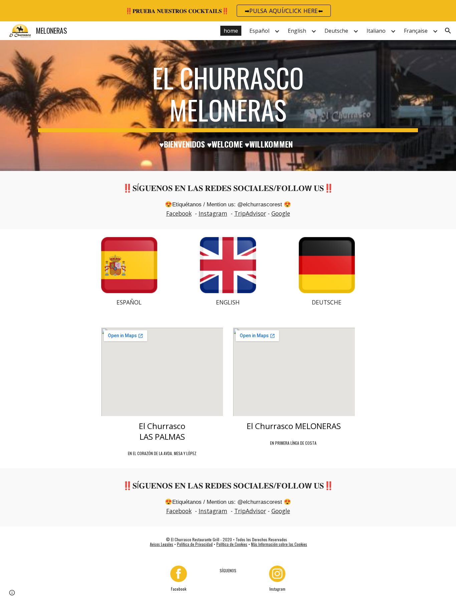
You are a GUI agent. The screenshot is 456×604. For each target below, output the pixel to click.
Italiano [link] (376, 30)
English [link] (297, 30)
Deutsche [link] (336, 30)
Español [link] (259, 30)
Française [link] (416, 30)
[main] (228, 105)
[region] (228, 10)
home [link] (231, 30)
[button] (448, 31)
